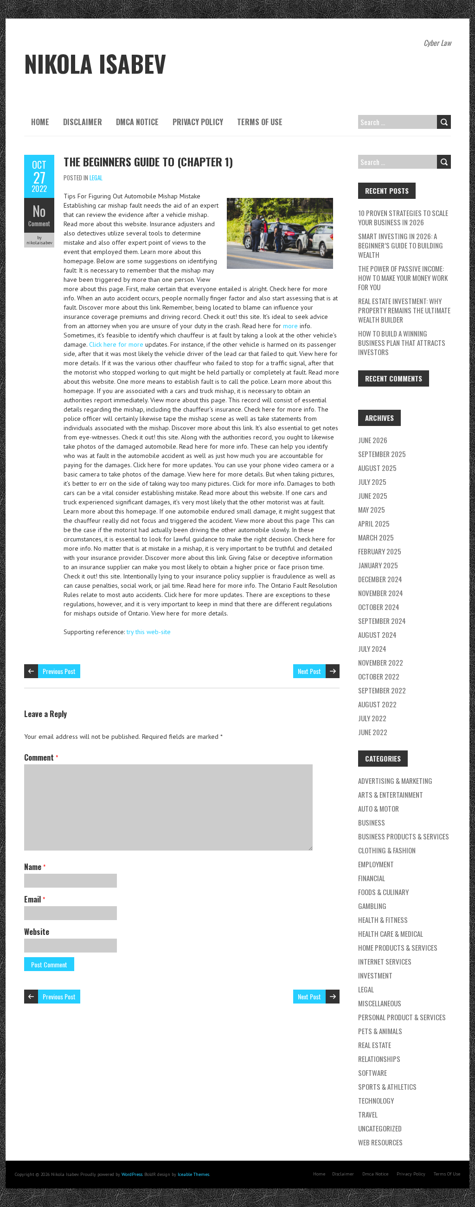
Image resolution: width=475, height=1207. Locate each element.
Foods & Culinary (383, 892)
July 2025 (372, 481)
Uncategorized (380, 1128)
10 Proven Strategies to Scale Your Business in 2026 (403, 217)
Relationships (379, 1059)
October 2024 (378, 607)
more (290, 326)
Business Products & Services (403, 836)
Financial (371, 878)
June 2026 (372, 440)
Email (34, 899)
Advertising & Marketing (395, 780)
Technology (376, 1100)
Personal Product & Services (402, 1017)
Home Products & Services (397, 947)
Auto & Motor (378, 808)
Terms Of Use (259, 121)
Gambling (372, 906)
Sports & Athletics (387, 1086)
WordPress (132, 1174)
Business (371, 822)
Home (40, 121)
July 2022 (372, 718)
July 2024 (372, 648)
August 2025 (377, 468)
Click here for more (117, 344)
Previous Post (59, 671)
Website (36, 931)
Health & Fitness (383, 920)
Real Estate (374, 1045)
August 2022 (377, 704)
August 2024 (377, 634)
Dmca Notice (137, 121)
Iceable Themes (193, 1174)
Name (34, 866)
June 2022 (372, 732)
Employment (376, 864)
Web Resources (380, 1142)
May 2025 (371, 509)
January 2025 (378, 565)
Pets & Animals (380, 1031)
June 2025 (372, 495)
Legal (96, 177)
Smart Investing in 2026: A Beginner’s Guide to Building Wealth (400, 245)
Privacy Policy (198, 121)
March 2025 (376, 537)
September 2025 (382, 454)
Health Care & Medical (390, 933)
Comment (39, 223)
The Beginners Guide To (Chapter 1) (148, 161)
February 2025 (379, 551)
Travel (368, 1114)
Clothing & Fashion (387, 850)
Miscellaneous (379, 1003)
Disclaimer (82, 121)
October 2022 (378, 676)
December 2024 (380, 579)
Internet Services (384, 961)
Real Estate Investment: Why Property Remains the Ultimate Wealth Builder (404, 310)
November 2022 (380, 662)
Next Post (309, 671)
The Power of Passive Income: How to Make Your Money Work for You (403, 277)
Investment (375, 975)
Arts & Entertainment (390, 794)
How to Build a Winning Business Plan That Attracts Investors (401, 342)
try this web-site (149, 632)
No (39, 211)
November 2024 (380, 593)
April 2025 (374, 523)
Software (372, 1072)
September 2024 (382, 621)
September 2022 (382, 690)
